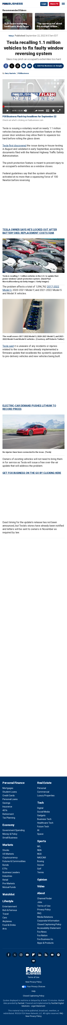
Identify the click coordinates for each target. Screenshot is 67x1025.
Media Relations (45, 917)
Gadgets (41, 815)
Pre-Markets (8, 883)
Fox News (42, 932)
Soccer (40, 865)
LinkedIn (39, 954)
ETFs (4, 868)
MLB (39, 854)
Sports (41, 841)
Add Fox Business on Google (49, 66)
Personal (41, 788)
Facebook (5, 65)
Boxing (40, 861)
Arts (4, 928)
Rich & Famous (9, 910)
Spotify (58, 954)
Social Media (43, 811)
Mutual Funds (9, 887)
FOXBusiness (23, 73)
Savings (6, 803)
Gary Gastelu (10, 73)
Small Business (9, 837)
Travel (5, 914)
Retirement (8, 814)
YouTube (27, 954)
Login (44, 4)
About (41, 893)
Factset (21, 1003)
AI (38, 830)
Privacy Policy (44, 909)
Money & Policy (9, 834)
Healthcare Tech (45, 823)
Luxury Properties (46, 795)
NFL (39, 846)
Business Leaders (11, 872)
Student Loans (9, 792)
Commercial (43, 792)
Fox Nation (42, 935)
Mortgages (7, 788)
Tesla (11, 36)
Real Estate (44, 782)
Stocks (5, 850)
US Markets (8, 854)
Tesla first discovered (14, 145)
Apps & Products (45, 943)
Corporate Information (48, 920)
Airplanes (7, 921)
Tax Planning (8, 818)
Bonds (5, 865)
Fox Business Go (45, 939)
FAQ (39, 913)
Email (29, 65)
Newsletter (52, 954)
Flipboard (33, 954)
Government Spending (13, 830)
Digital (40, 808)
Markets (7, 844)
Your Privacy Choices (36, 986)
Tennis (40, 872)
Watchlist (8, 894)
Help (33, 991)
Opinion (42, 879)
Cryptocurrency (10, 857)
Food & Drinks (9, 925)
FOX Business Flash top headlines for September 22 (29, 116)
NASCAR (41, 857)
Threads (17, 65)
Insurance (7, 806)
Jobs (39, 902)
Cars (4, 917)
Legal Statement (38, 1006)
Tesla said (8, 346)
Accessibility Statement (49, 928)
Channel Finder (44, 898)
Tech (40, 802)
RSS (45, 954)
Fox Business (12, 4)
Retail (5, 880)
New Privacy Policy (34, 982)
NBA (39, 850)
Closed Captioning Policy (49, 924)
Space (40, 834)
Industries (7, 876)
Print (23, 65)
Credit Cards (8, 795)
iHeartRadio (33, 960)
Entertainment (9, 906)
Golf (39, 868)
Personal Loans (10, 799)
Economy (8, 825)
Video (41, 886)
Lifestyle (7, 901)
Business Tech (44, 819)
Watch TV (54, 4)
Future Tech (43, 826)
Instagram (21, 954)
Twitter (11, 65)
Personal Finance (13, 782)
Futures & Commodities (14, 861)
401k (4, 810)
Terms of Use (43, 906)
